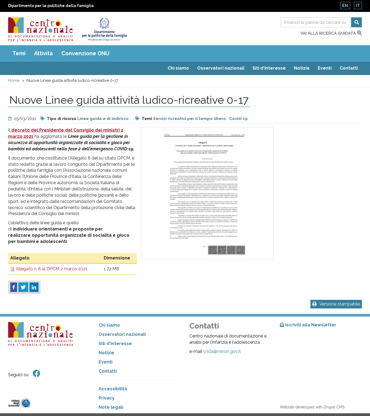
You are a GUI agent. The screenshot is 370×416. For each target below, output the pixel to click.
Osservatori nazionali (220, 68)
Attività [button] (43, 53)
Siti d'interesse (269, 68)
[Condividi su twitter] (23, 287)
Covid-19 (238, 118)
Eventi (325, 68)
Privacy (107, 398)
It (358, 5)
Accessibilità (113, 388)
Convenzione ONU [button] (85, 53)
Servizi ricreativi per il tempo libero (189, 118)
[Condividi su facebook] (13, 287)
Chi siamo (178, 68)
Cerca (356, 22)
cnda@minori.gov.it (222, 351)
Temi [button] (18, 53)
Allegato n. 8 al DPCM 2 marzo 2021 (51, 268)
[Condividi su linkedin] (34, 287)
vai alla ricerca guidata (328, 33)
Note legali (111, 407)
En (345, 5)
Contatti (349, 68)
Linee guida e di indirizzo (103, 118)
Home (14, 80)
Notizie (302, 68)
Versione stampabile (339, 304)
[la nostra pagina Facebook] (36, 373)
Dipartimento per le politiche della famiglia (51, 6)
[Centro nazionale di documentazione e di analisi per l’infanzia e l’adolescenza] (40, 29)
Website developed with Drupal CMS (312, 407)
